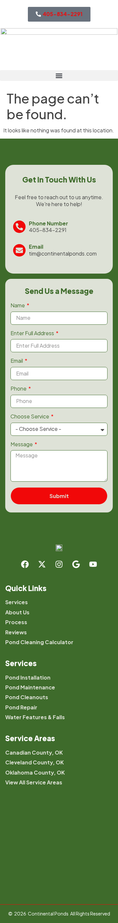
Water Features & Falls (35, 717)
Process (16, 622)
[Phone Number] (19, 227)
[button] (59, 75)
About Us (17, 612)
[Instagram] (59, 564)
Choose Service (30, 416)
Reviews (16, 632)
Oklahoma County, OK (35, 772)
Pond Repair (21, 707)
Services (16, 602)
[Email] (19, 250)
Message (22, 444)
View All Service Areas (33, 782)
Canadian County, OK (34, 752)
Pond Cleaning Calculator (39, 642)
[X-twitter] (42, 564)
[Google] (76, 564)
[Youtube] (93, 564)
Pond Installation (27, 677)
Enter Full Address (32, 333)
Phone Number (48, 223)
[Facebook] (24, 564)
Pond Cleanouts (26, 697)
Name (18, 305)
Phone (19, 388)
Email (36, 246)
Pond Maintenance (30, 687)
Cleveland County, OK (34, 762)
